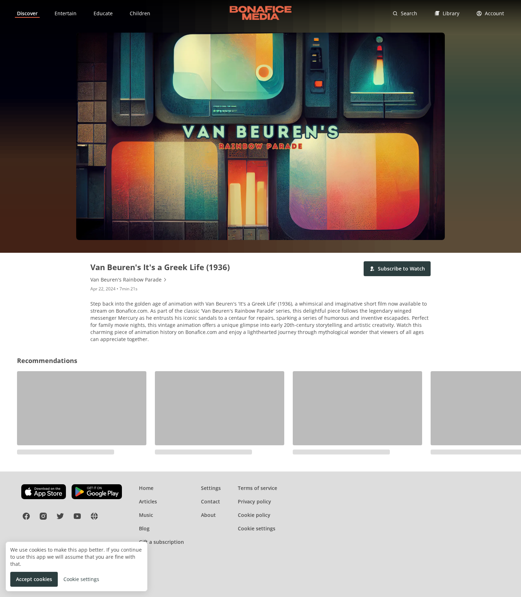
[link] (27, 13)
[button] (397, 268)
